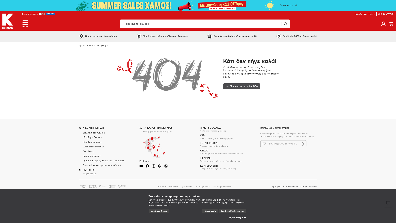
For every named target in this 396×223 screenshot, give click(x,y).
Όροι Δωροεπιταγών (93, 147)
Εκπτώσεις (88, 151)
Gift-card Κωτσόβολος (168, 187)
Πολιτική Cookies (203, 187)
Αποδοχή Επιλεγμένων (232, 211)
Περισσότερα (236, 217)
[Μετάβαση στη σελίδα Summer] (198, 5)
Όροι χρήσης (186, 187)
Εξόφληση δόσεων (92, 137)
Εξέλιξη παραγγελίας (94, 133)
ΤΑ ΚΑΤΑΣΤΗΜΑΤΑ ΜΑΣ (157, 128)
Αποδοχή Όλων (159, 211)
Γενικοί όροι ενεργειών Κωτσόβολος (102, 165)
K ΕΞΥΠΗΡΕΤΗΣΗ (93, 128)
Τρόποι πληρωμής (92, 156)
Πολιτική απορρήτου (222, 187)
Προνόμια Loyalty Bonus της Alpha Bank (104, 161)
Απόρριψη (210, 210)
